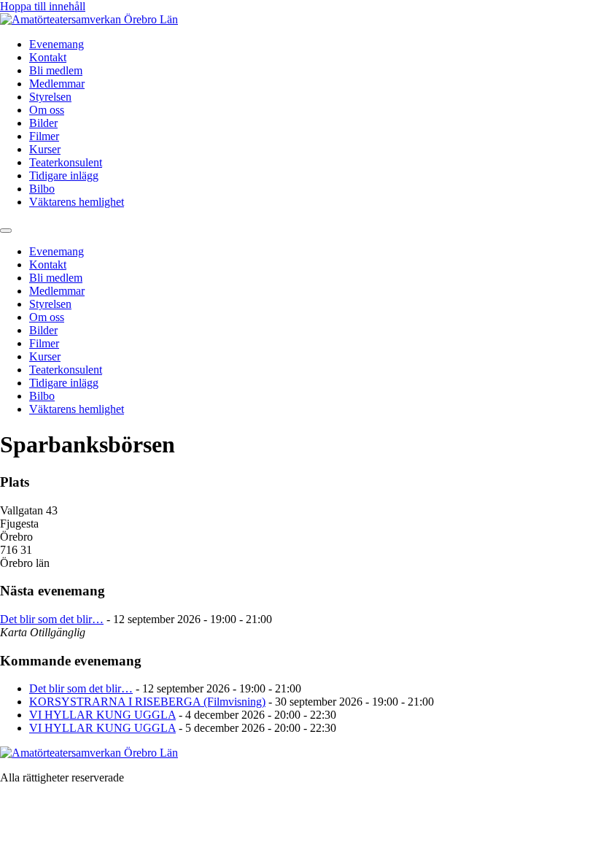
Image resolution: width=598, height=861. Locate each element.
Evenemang (56, 44)
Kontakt (47, 57)
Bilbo (42, 188)
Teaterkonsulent (65, 162)
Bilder (43, 123)
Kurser (45, 149)
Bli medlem (55, 70)
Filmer (44, 136)
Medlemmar (57, 83)
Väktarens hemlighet (76, 202)
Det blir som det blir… (52, 619)
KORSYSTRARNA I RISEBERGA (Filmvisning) (147, 701)
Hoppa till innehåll (42, 6)
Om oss (46, 110)
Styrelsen (50, 96)
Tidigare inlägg (63, 175)
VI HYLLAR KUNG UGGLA (102, 715)
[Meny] (6, 230)
